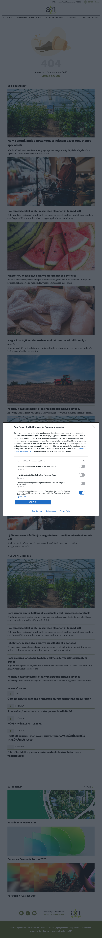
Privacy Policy (65, 511)
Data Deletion (37, 511)
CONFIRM (33, 502)
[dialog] (51, 469)
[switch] (82, 466)
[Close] (94, 427)
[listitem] (51, 461)
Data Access (51, 511)
